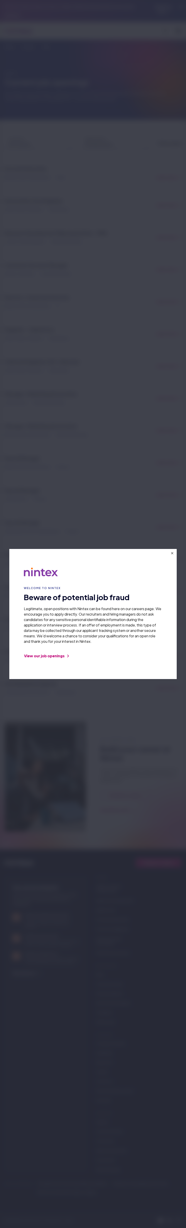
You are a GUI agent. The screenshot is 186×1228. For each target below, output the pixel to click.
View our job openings (44, 655)
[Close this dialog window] (172, 553)
